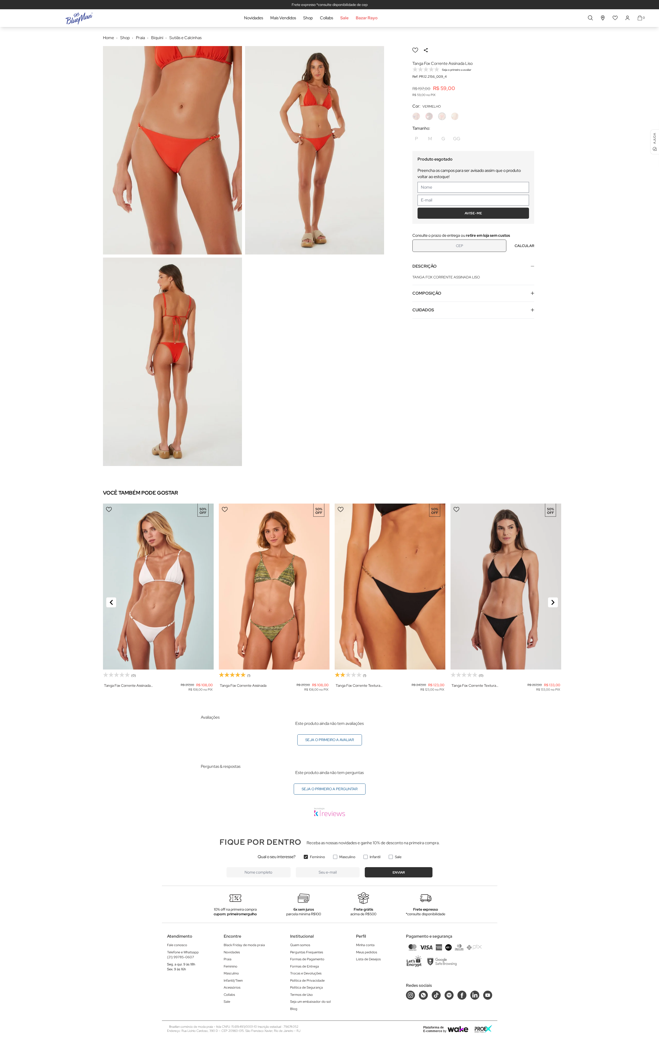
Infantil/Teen (233, 980)
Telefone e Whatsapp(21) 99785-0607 (183, 955)
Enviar (399, 872)
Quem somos (300, 945)
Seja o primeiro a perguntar (330, 789)
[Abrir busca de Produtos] (590, 17)
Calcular (524, 245)
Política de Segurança (306, 987)
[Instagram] (410, 995)
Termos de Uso (301, 994)
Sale (344, 18)
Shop (308, 18)
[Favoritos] (615, 17)
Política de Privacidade (307, 980)
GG (456, 139)
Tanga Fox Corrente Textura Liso (358, 685)
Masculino (347, 857)
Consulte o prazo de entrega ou (461, 235)
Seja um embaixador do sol (310, 1001)
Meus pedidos (366, 952)
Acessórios (232, 987)
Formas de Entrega (304, 966)
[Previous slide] (111, 602)
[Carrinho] (639, 17)
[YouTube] (487, 995)
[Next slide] (553, 602)
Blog (293, 1009)
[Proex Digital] (483, 1029)
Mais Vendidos (283, 18)
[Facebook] (461, 995)
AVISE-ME (473, 213)
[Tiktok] (436, 995)
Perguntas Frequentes (306, 952)
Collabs (326, 18)
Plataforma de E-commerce (433, 1029)
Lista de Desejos (368, 959)
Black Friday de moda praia (244, 945)
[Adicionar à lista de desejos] (415, 50)
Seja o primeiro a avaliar (329, 739)
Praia (227, 959)
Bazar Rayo (367, 18)
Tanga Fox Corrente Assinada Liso (127, 685)
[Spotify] (449, 995)
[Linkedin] (474, 995)
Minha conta (365, 945)
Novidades (253, 18)
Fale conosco (177, 945)
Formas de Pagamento (307, 959)
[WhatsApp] (423, 995)
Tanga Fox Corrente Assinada (243, 685)
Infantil (375, 857)
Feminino (317, 857)
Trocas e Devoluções (306, 973)
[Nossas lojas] (602, 17)
